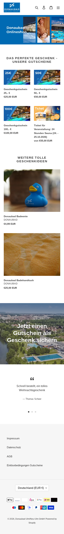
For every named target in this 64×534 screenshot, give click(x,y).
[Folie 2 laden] (32, 412)
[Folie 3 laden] (35, 412)
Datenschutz (14, 447)
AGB (9, 456)
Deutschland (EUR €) (31, 487)
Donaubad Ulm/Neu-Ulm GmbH (30, 519)
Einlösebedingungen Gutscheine (25, 465)
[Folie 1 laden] (28, 412)
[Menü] (58, 7)
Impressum (13, 438)
